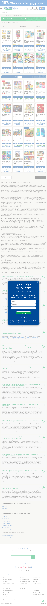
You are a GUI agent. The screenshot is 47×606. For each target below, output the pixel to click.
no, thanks (23, 317)
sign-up (23, 313)
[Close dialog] (37, 282)
